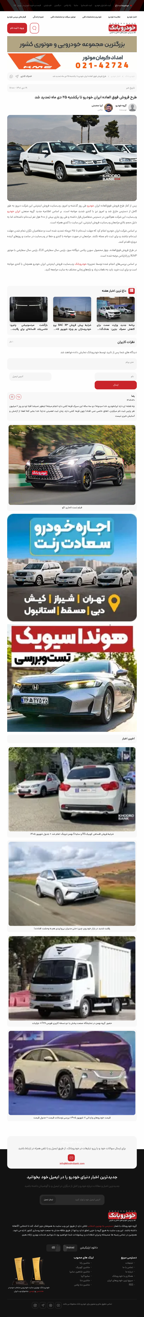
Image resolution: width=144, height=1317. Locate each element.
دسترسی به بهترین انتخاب (100, 1226)
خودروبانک (81, 264)
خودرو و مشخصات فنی (92, 17)
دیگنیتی (57, 5)
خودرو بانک (130, 76)
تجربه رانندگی (38, 17)
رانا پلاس (67, 5)
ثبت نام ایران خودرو (103, 5)
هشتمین (40, 1291)
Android (70, 1248)
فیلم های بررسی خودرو (16, 17)
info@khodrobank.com (72, 1164)
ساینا (76, 5)
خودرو (90, 206)
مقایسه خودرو (114, 17)
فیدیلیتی (47, 5)
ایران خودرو (13, 211)
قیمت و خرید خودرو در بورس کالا (27, 5)
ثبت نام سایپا (86, 5)
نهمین (31, 1291)
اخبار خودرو (132, 17)
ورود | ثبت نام (17, 28)
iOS (53, 1248)
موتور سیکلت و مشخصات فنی (63, 17)
